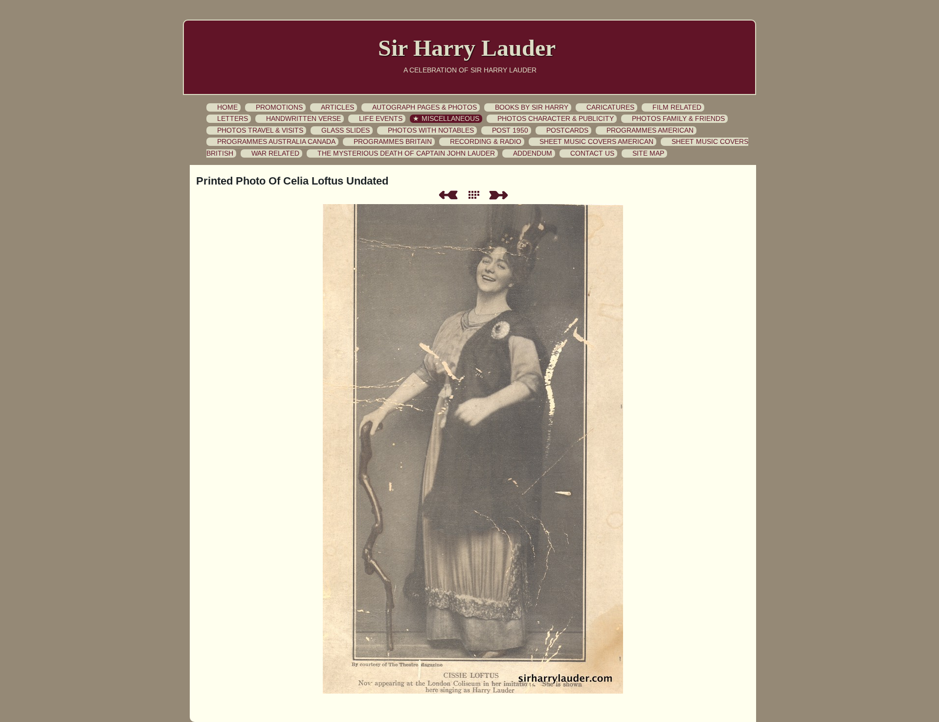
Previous (448, 195)
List (476, 195)
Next (500, 195)
